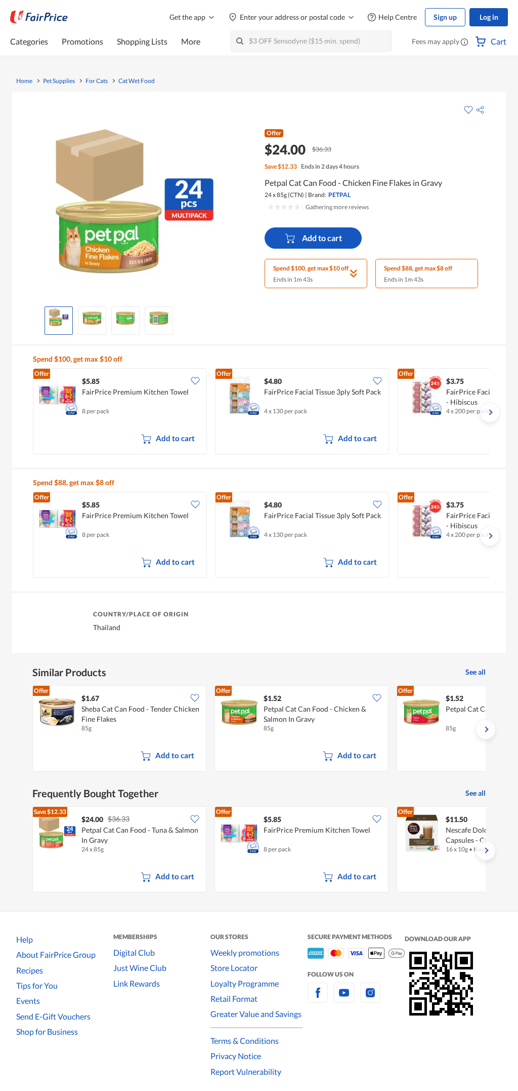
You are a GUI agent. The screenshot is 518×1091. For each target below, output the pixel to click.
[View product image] (58, 318)
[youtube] (344, 998)
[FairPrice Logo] (39, 17)
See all (475, 672)
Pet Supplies (59, 81)
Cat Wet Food (136, 81)
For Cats (96, 81)
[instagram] (370, 998)
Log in (489, 17)
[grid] (261, 412)
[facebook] (318, 998)
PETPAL (339, 195)
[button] (464, 42)
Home (24, 81)
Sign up (445, 17)
